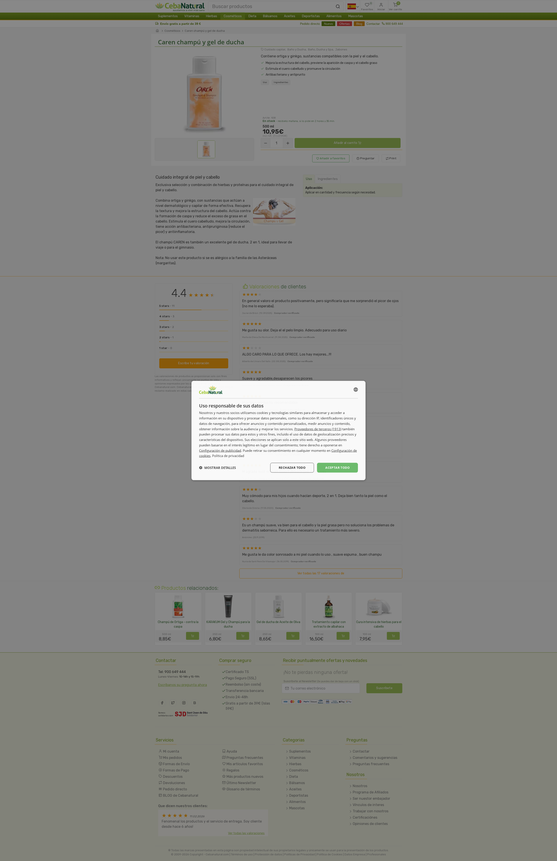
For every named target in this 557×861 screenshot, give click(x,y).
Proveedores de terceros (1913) (317, 429)
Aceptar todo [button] (337, 467)
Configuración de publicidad (220, 450)
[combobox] (356, 389)
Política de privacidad (228, 456)
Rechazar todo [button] (292, 467)
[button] (217, 467)
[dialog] (278, 430)
